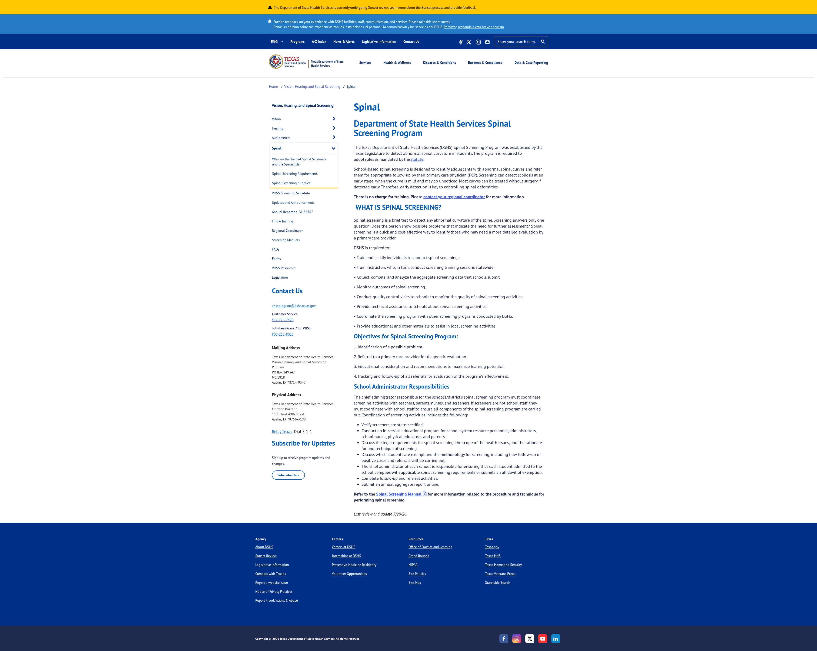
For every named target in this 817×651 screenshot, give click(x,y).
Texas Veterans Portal (500, 573)
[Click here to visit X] (469, 42)
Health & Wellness (397, 62)
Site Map (414, 582)
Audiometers (281, 137)
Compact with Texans (270, 573)
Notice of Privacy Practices (274, 591)
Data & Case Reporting (531, 62)
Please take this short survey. (429, 22)
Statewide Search (497, 582)
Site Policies (417, 573)
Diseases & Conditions (439, 62)
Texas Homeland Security (503, 565)
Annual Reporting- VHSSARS (292, 212)
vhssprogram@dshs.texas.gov (294, 305)
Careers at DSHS (343, 547)
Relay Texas (282, 431)
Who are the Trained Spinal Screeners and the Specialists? (299, 161)
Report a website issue (271, 582)
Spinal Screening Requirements (295, 173)
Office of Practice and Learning (430, 547)
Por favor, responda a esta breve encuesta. (474, 27)
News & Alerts (344, 41)
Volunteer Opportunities (349, 573)
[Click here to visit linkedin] (556, 638)
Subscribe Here (288, 475)
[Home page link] (306, 61)
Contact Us (411, 41)
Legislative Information (379, 41)
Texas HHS (493, 556)
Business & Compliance (485, 62)
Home (273, 86)
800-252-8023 (283, 334)
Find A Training (282, 221)
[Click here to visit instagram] (478, 42)
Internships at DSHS (346, 556)
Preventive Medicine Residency (354, 565)
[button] (335, 119)
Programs (297, 41)
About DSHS (264, 547)
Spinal (276, 148)
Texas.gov (492, 547)
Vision (276, 119)
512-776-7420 (283, 320)
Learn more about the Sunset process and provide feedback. (433, 7)
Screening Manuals (286, 240)
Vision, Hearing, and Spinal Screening (312, 86)
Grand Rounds (418, 556)
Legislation (280, 277)
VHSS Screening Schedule (291, 193)
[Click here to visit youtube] (543, 638)
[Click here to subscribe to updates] (487, 42)
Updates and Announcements (293, 202)
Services (365, 62)
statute (417, 159)
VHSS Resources (284, 268)
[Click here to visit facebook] (460, 42)
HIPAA (412, 565)
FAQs (275, 249)
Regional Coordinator (287, 230)
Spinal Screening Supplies (291, 183)
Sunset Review (266, 556)
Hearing (277, 128)
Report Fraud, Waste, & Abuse (276, 600)
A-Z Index (319, 41)
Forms (276, 258)
